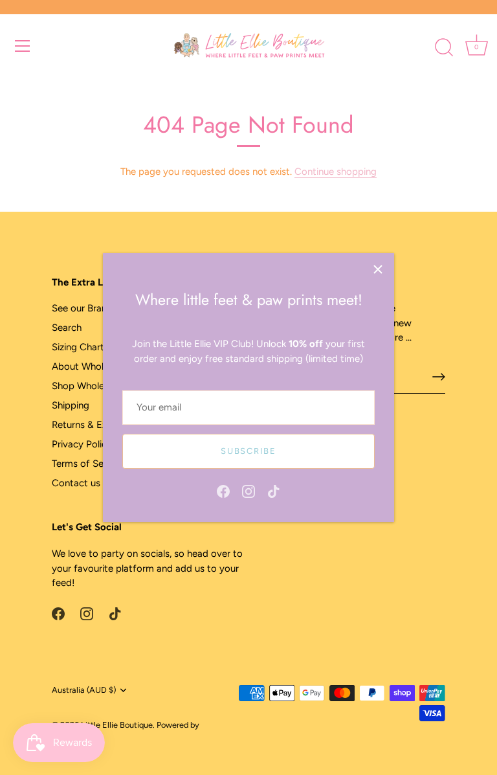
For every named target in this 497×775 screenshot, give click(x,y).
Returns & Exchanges (97, 425)
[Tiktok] (273, 490)
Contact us (76, 483)
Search (67, 327)
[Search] (444, 48)
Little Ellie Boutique (117, 725)
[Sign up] (438, 376)
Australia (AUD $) (84, 690)
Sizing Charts (80, 347)
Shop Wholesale (86, 386)
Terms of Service (88, 463)
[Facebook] (223, 490)
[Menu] (22, 46)
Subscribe (248, 451)
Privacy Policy (82, 444)
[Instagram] (248, 490)
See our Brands (84, 308)
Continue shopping (335, 171)
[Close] (378, 269)
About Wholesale (89, 366)
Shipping (70, 405)
